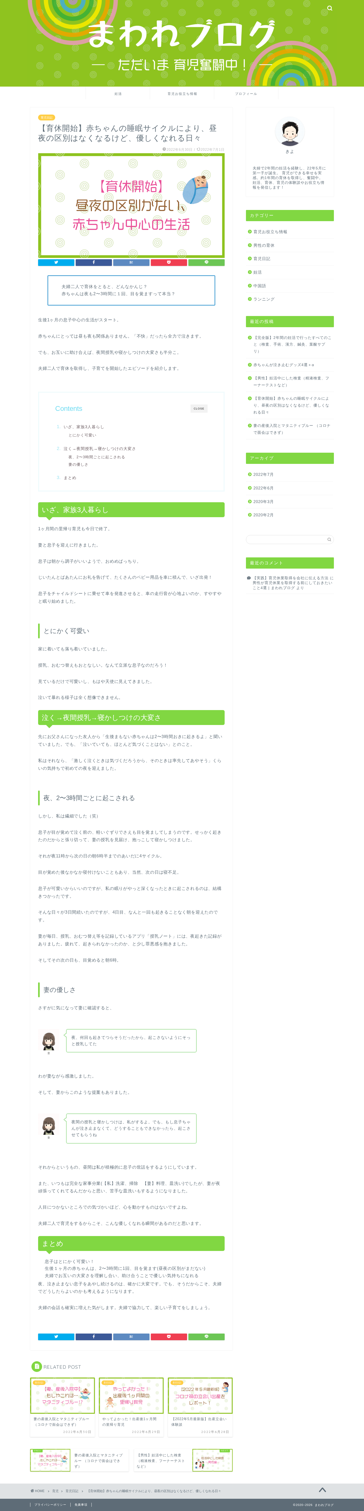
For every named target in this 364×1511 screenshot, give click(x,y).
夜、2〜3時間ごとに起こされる (96, 457)
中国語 (259, 285)
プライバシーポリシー (50, 1504)
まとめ (70, 477)
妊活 (118, 94)
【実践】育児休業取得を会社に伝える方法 (291, 578)
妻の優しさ (78, 465)
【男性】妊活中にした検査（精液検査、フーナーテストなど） (291, 381)
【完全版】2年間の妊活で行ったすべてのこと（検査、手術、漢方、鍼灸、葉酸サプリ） (292, 344)
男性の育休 (264, 245)
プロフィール (246, 94)
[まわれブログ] (182, 84)
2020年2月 (263, 515)
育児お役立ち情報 (182, 94)
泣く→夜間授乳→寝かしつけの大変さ (100, 448)
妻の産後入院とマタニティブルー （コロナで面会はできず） (292, 429)
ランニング (264, 299)
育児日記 (46, 117)
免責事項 (81, 1504)
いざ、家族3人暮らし (84, 426)
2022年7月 (263, 474)
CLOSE (199, 408)
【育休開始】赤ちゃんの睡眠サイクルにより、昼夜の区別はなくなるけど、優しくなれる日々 (291, 405)
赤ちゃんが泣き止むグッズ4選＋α (283, 365)
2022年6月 (263, 488)
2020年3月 (263, 501)
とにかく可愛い (82, 435)
